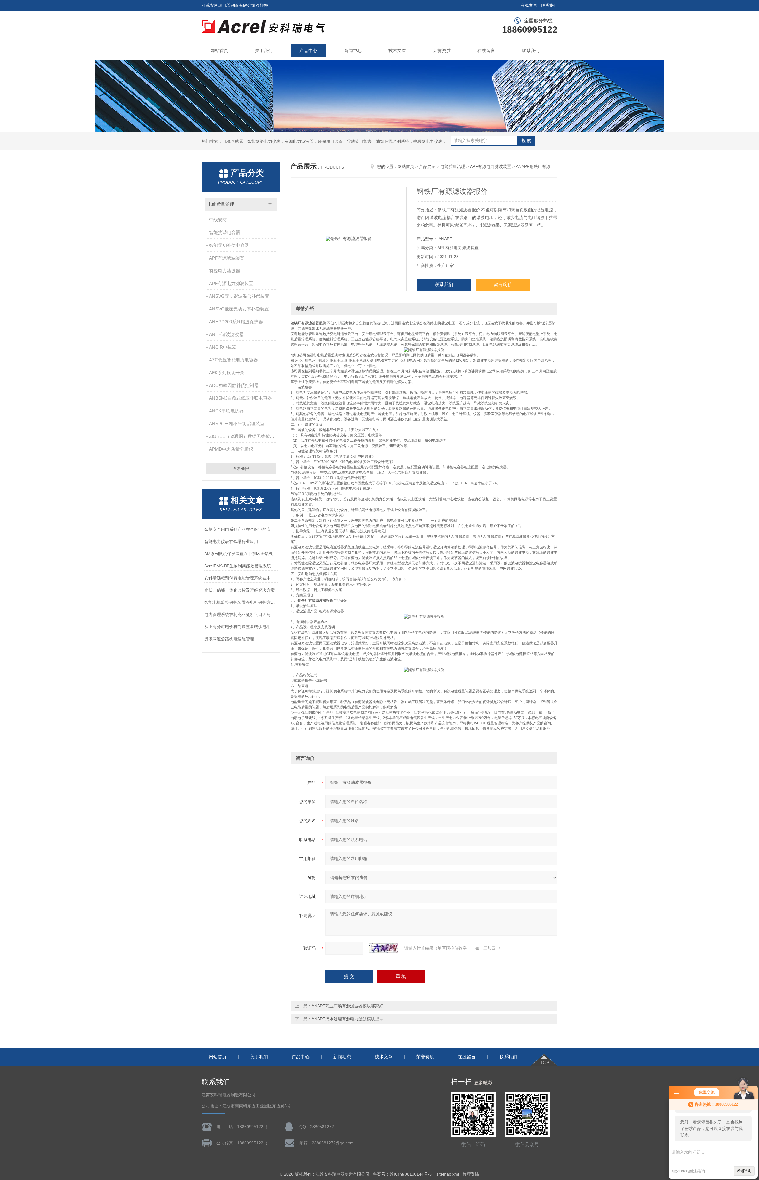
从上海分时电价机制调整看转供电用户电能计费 (241, 626)
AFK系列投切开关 (226, 372)
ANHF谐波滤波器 (226, 334)
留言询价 (502, 284)
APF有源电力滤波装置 (231, 283)
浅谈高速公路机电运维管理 (229, 638)
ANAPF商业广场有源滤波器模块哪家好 (347, 1005)
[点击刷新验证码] (383, 948)
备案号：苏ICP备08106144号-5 (403, 1174)
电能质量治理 (221, 204)
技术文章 (397, 50)
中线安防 (218, 219)
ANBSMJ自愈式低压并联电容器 (240, 398)
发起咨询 (744, 1171)
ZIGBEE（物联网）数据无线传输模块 (243, 436)
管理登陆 (471, 1174)
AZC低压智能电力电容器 (233, 359)
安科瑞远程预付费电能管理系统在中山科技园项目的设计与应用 (241, 578)
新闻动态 (342, 1056)
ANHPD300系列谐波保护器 (236, 321)
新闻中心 (353, 50)
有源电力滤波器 (224, 270)
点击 (270, 204)
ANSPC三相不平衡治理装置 (236, 423)
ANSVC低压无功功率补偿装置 (239, 308)
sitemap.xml (447, 1174)
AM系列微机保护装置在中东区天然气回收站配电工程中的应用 (241, 553)
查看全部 (241, 468)
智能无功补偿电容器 (229, 245)
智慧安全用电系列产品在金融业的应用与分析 (241, 529)
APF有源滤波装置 (226, 257)
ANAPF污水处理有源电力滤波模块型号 (347, 1018)
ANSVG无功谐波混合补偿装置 (239, 296)
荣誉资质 (442, 50)
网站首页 (219, 50)
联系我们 (549, 5)
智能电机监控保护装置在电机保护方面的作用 (241, 602)
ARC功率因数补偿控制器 (234, 385)
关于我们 (264, 50)
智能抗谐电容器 (224, 232)
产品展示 (427, 166)
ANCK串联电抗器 (226, 410)
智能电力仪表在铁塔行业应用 (231, 541)
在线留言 (529, 5)
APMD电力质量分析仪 (231, 448)
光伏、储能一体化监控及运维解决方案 (239, 590)
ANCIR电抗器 (222, 347)
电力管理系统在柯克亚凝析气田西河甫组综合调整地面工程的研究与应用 (241, 614)
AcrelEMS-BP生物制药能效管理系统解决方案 (241, 565)
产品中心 (308, 50)
